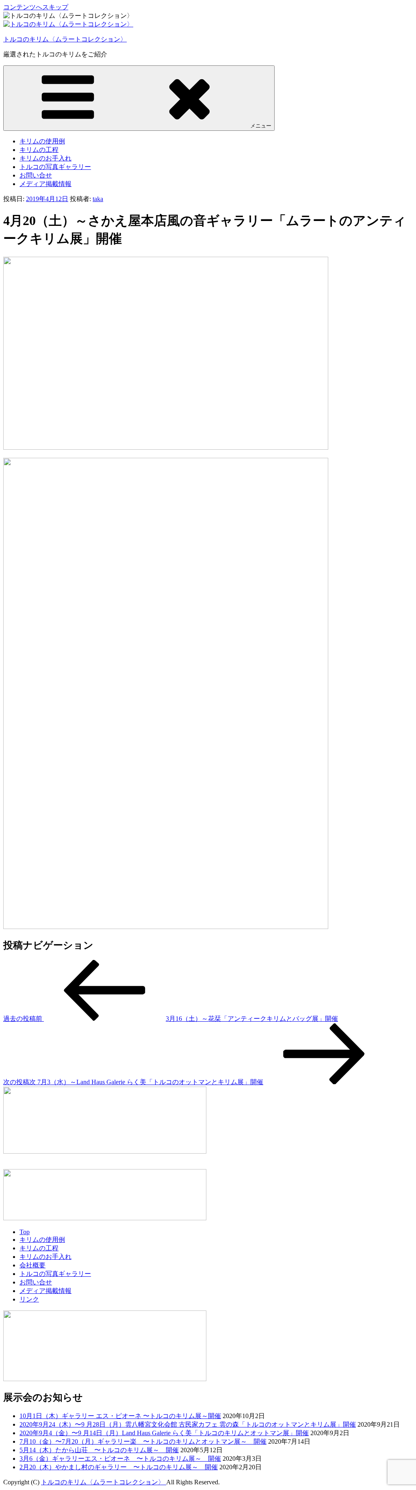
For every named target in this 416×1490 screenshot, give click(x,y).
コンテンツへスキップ (35, 7)
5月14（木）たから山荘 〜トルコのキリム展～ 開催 (99, 1450)
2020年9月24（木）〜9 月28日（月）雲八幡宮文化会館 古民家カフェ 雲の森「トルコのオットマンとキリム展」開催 (188, 1424)
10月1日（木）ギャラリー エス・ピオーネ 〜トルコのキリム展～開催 (120, 1415)
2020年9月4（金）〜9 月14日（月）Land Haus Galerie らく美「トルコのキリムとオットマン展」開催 (164, 1432)
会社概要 (33, 1265)
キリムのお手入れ (46, 158)
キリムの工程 (39, 149)
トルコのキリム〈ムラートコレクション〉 (65, 39)
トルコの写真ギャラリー (55, 166)
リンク (29, 1299)
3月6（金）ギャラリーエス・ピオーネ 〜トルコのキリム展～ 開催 (120, 1458)
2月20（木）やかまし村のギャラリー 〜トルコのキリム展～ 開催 (119, 1467)
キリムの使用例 (42, 141)
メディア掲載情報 (46, 183)
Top (25, 1231)
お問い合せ (36, 175)
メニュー (260, 126)
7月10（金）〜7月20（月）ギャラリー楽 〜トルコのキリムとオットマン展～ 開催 (143, 1441)
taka (98, 198)
